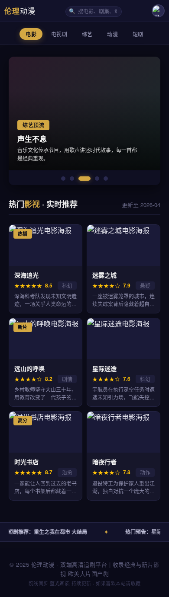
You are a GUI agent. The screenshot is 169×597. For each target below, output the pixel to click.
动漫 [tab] (112, 35)
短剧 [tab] (138, 35)
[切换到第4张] (97, 178)
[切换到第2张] (72, 178)
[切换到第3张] (84, 178)
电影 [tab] (31, 35)
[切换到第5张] (106, 178)
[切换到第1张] (63, 178)
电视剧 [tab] (59, 35)
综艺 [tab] (87, 35)
